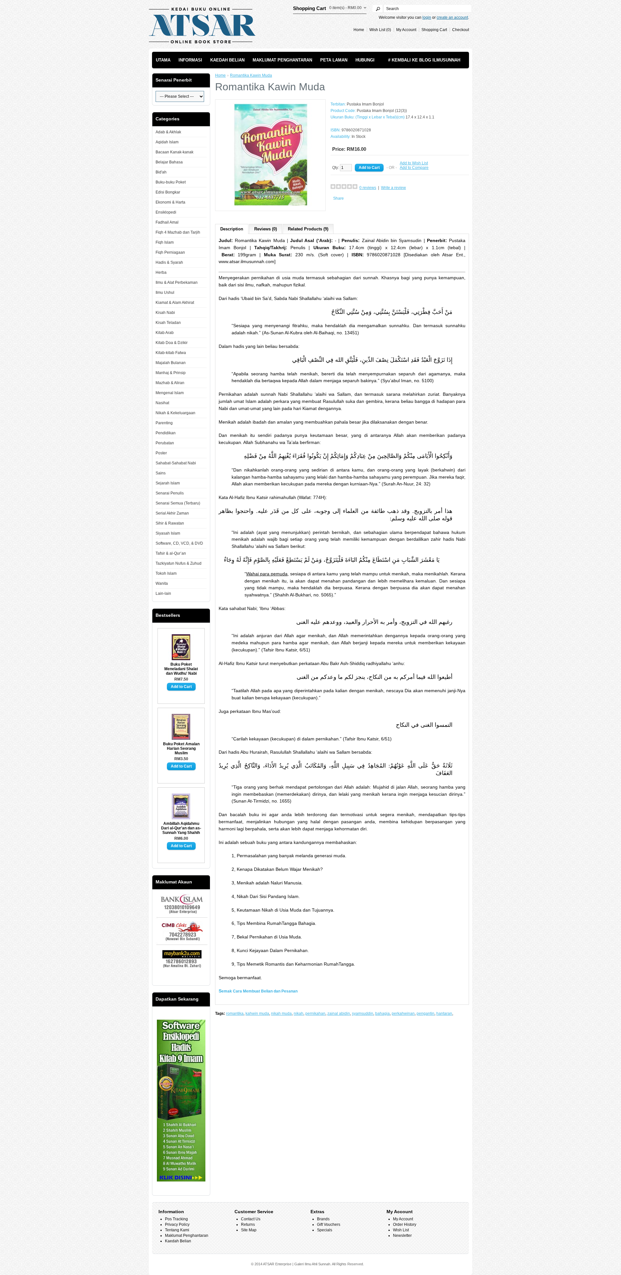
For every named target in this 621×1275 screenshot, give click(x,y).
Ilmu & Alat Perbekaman (177, 282)
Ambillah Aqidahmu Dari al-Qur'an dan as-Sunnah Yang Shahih (181, 828)
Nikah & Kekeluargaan (175, 413)
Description (231, 229)
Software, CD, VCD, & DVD (179, 543)
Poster (161, 453)
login (426, 17)
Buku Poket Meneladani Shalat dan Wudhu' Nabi (181, 669)
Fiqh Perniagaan (170, 252)
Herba (161, 272)
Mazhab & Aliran (170, 383)
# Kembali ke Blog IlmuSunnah (424, 60)
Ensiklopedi (166, 212)
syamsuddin (362, 1013)
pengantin (425, 1013)
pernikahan (315, 1013)
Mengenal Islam (170, 393)
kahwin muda (257, 1013)
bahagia (382, 1013)
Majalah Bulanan (171, 362)
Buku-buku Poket (171, 182)
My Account (406, 30)
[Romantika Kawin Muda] (270, 205)
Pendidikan (166, 433)
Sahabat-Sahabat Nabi (176, 463)
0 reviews (367, 187)
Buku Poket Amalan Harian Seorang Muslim (181, 748)
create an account (452, 17)
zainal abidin (338, 1013)
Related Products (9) (308, 229)
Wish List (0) (380, 30)
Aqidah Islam (167, 142)
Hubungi (365, 60)
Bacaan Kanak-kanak (174, 152)
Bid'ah (161, 172)
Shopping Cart (434, 30)
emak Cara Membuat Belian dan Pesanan (260, 991)
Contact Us (250, 1219)
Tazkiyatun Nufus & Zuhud (179, 563)
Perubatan (165, 443)
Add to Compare (414, 167)
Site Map (248, 1230)
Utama (163, 60)
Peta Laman (333, 60)
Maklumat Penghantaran (282, 60)
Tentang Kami (177, 1230)
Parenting (164, 423)
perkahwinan (403, 1013)
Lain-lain (163, 593)
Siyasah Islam (168, 533)
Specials (324, 1230)
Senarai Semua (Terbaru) (178, 503)
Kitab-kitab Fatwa (171, 352)
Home (359, 30)
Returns (248, 1224)
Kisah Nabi (165, 312)
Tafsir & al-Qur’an (171, 553)
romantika (235, 1013)
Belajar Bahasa (169, 162)
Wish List (401, 1230)
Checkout (460, 30)
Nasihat (162, 403)
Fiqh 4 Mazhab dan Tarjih (178, 232)
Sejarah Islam (168, 483)
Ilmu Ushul (165, 292)
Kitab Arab (165, 332)
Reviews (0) (265, 229)
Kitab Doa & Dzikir (172, 342)
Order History (404, 1224)
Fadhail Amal (167, 222)
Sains (161, 473)
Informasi (190, 60)
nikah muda (281, 1013)
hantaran (444, 1013)
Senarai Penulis (170, 493)
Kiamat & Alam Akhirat (175, 302)
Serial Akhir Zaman (172, 513)
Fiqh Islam (165, 242)
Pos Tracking (176, 1219)
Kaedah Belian (227, 60)
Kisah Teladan (168, 322)
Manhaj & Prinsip (171, 373)
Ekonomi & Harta (170, 202)
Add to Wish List (414, 163)
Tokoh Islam (166, 573)
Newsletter (402, 1235)
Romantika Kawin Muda (251, 75)
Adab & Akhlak (168, 132)
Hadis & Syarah (169, 262)
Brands (323, 1219)
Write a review (393, 187)
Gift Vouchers (328, 1224)
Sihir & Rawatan (170, 523)
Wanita (162, 583)
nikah (298, 1013)
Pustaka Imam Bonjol (365, 104)
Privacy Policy (177, 1224)
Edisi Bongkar (168, 192)
